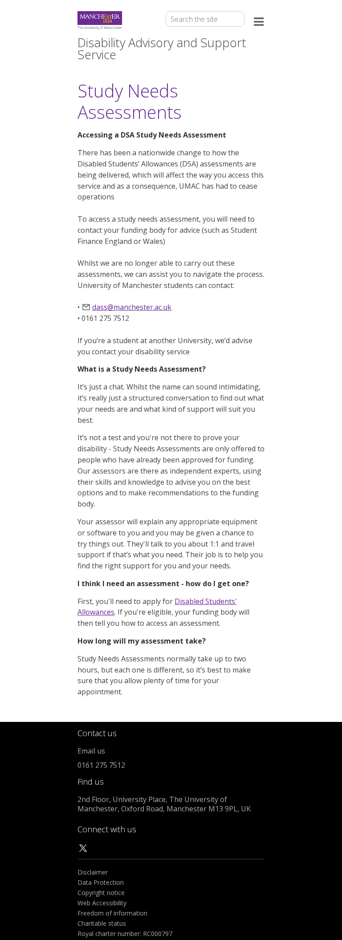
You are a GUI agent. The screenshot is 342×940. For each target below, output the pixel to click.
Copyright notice (101, 892)
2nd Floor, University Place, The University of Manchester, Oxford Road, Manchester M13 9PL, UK (164, 804)
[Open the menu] (259, 20)
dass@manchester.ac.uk (131, 307)
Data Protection (100, 882)
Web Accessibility (101, 903)
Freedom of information (112, 913)
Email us (91, 750)
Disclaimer (92, 872)
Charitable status (101, 923)
